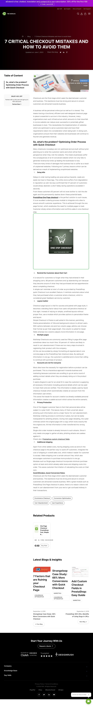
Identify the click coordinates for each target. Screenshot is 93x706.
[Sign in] (82, 14)
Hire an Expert (77, 9)
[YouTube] (54, 695)
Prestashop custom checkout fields (56, 439)
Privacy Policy (39, 684)
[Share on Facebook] (67, 52)
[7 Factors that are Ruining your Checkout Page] (41, 569)
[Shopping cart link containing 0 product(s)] (85, 14)
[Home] (22, 36)
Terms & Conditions (51, 684)
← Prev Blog (39, 624)
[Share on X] (60, 52)
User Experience (57, 503)
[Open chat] (88, 701)
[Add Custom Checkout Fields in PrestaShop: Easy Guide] (80, 572)
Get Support (87, 9)
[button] (78, 14)
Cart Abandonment (41, 503)
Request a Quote (45, 646)
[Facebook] (39, 695)
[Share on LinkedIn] (63, 52)
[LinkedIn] (49, 695)
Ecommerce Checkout (42, 498)
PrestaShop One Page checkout (45, 197)
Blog (29, 36)
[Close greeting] (89, 695)
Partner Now (16, 104)
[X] (44, 695)
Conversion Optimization (62, 498)
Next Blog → (83, 621)
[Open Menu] (89, 13)
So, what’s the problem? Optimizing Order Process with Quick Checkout (17, 85)
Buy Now (44, 545)
